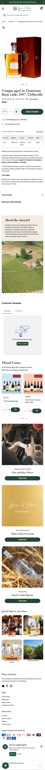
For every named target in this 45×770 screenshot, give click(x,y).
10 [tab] (34, 293)
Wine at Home (18, 763)
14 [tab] (24, 296)
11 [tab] (38, 293)
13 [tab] (21, 296)
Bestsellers (5, 699)
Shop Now (23, 478)
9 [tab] (31, 293)
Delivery (4, 721)
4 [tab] (14, 293)
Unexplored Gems (8, 705)
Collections (11, 22)
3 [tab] (10, 293)
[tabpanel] (22, 267)
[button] (41, 8)
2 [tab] (7, 293)
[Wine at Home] (22, 8)
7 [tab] (24, 293)
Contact (4, 716)
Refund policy (6, 718)
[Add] (15, 409)
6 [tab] (21, 293)
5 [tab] (17, 293)
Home (3, 22)
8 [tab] (28, 293)
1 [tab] (3, 293)
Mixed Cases (6, 702)
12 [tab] (41, 293)
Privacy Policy (6, 724)
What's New (6, 697)
